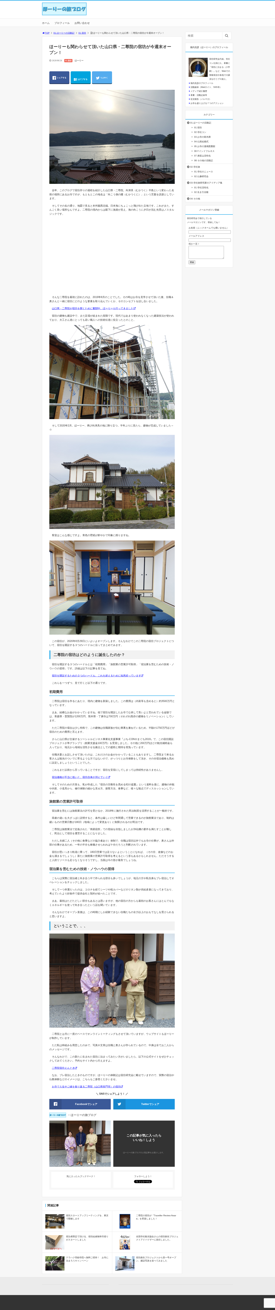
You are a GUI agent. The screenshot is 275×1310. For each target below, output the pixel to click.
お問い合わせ (82, 23)
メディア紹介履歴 (198, 91)
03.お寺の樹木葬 (202, 137)
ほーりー (79, 60)
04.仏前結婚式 (201, 141)
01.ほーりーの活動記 (63, 33)
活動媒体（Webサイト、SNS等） (206, 87)
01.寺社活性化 (201, 187)
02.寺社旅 (195, 167)
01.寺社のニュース (203, 171)
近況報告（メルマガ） (200, 99)
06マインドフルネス (204, 151)
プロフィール (62, 23)
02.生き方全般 (201, 192)
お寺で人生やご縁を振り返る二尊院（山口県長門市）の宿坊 (86, 1086)
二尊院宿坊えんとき (63, 1068)
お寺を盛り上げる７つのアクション (207, 103)
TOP (47, 33)
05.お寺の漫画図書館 (204, 146)
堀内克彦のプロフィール (201, 83)
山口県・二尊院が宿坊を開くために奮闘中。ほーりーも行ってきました (92, 308)
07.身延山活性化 (202, 155)
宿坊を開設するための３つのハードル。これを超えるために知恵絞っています (96, 675)
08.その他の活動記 (203, 160)
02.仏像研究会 (201, 176)
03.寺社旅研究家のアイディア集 (206, 182)
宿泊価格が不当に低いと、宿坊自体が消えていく (80, 777)
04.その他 (195, 198)
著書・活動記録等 (198, 95)
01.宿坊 (82, 33)
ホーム (46, 23)
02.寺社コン (200, 132)
